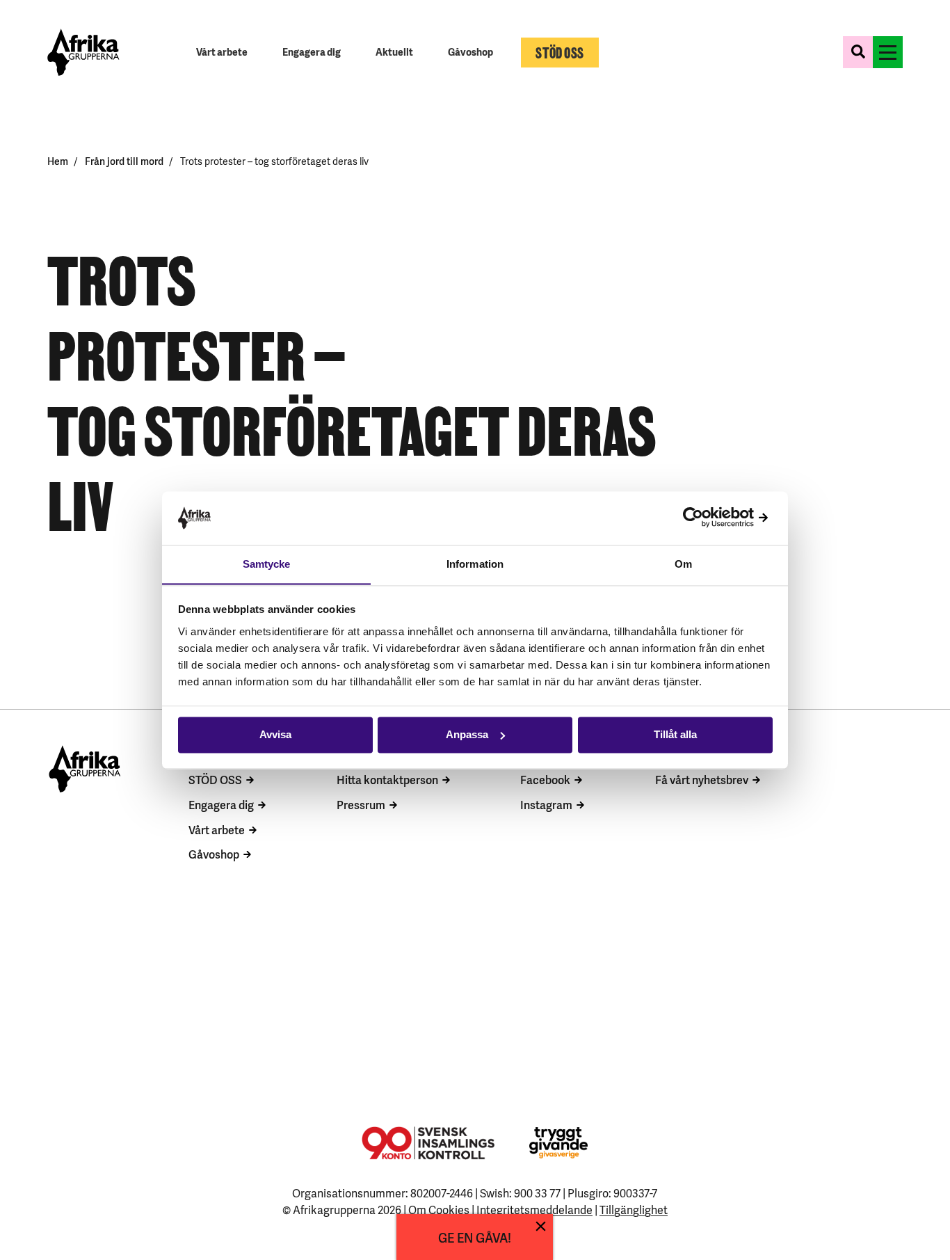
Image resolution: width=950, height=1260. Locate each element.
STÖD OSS (215, 779)
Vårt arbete (216, 829)
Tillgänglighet (633, 1209)
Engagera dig (221, 804)
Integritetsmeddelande (534, 1209)
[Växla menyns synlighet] (888, 52)
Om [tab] (683, 564)
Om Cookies (438, 1209)
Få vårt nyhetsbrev (701, 779)
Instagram (546, 804)
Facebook (545, 779)
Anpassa (467, 734)
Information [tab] (475, 564)
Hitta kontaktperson (387, 779)
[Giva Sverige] (558, 1142)
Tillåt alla (675, 734)
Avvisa (275, 734)
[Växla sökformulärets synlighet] (858, 52)
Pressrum (361, 804)
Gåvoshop (213, 853)
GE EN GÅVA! (474, 1236)
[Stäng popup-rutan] (541, 1226)
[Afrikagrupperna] (83, 52)
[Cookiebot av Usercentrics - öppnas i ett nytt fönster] (712, 518)
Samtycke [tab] (267, 564)
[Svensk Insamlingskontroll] (428, 1143)
